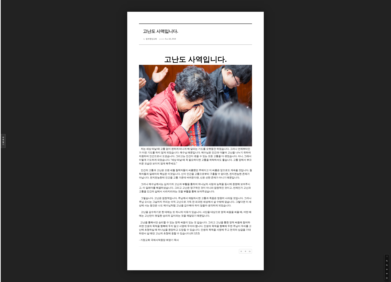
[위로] (387, 269)
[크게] (387, 261)
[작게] (387, 265)
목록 (3, 140)
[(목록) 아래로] (387, 273)
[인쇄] (387, 278)
